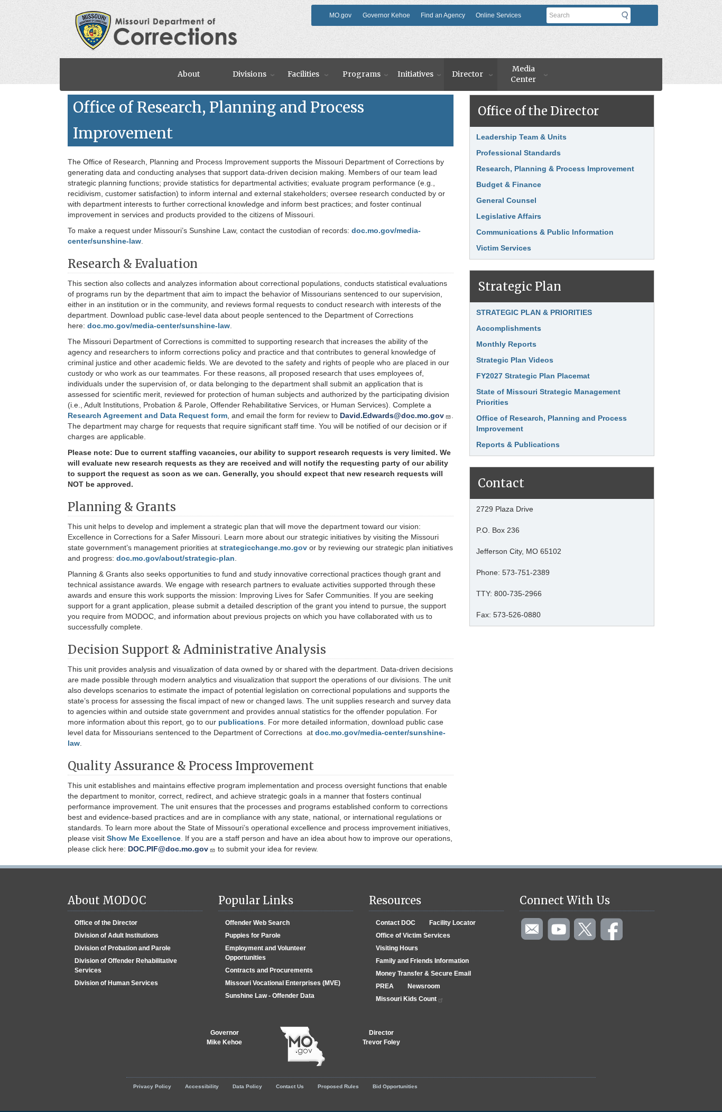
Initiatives (415, 74)
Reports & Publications (518, 444)
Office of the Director (106, 922)
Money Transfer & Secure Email (423, 973)
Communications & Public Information (545, 232)
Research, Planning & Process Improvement (555, 168)
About (189, 74)
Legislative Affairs (508, 216)
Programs (362, 74)
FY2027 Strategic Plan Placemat (533, 376)
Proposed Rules (338, 1086)
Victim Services (503, 248)
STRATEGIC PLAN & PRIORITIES (534, 312)
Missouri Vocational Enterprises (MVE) (282, 983)
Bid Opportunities (395, 1086)
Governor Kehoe (386, 15)
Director (467, 74)
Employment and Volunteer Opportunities (265, 952)
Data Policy (247, 1086)
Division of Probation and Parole (123, 948)
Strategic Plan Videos (514, 360)
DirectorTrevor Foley (381, 1037)
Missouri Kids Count (406, 999)
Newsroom (424, 986)
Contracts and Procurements (269, 970)
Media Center (523, 74)
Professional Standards (518, 153)
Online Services (498, 15)
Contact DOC (395, 922)
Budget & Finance (508, 184)
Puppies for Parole (253, 935)
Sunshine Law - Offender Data (269, 995)
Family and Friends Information (422, 961)
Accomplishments (508, 328)
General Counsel (506, 200)
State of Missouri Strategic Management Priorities (548, 396)
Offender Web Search (257, 922)
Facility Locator (452, 922)
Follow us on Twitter (585, 929)
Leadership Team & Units (521, 137)
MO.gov (340, 15)
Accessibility (202, 1086)
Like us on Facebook (612, 929)
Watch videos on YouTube (559, 929)
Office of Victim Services (413, 935)
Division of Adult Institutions (117, 935)
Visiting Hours (397, 948)
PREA (385, 986)
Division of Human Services (116, 983)
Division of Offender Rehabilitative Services (126, 965)
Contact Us (290, 1086)
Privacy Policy (152, 1086)
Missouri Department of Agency (191, 14)
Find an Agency (443, 15)
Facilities (303, 74)
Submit (628, 15)
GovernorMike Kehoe (224, 1037)
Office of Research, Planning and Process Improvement (551, 423)
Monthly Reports (506, 344)
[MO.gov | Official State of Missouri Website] (302, 1046)
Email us (532, 929)
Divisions (249, 74)
